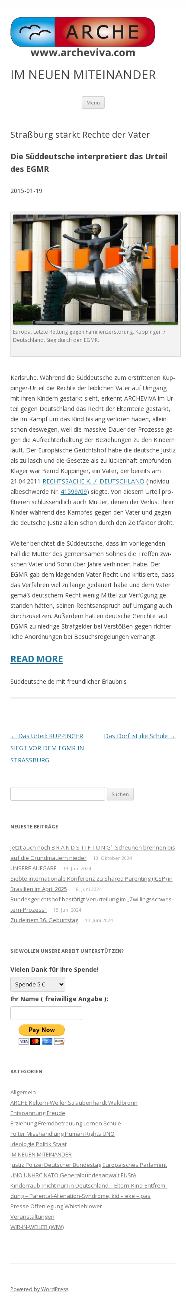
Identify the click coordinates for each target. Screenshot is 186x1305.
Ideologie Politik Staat (38, 1144)
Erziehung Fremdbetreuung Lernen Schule (65, 1123)
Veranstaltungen (32, 1216)
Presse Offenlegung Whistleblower (56, 1206)
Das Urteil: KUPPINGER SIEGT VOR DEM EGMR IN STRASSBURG (47, 748)
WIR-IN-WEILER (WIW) (37, 1227)
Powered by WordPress (39, 1289)
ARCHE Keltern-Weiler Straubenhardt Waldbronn (74, 1102)
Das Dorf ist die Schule (140, 736)
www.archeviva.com (83, 52)
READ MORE (36, 659)
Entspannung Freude (37, 1113)
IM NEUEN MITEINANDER (41, 1154)
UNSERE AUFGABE (33, 868)
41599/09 (74, 491)
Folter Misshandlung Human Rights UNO (62, 1134)
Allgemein (23, 1092)
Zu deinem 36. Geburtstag (44, 920)
